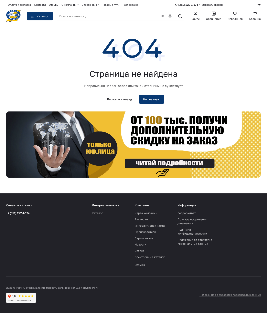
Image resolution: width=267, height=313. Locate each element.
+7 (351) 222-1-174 (186, 4)
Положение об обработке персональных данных (230, 294)
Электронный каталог (150, 257)
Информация (186, 205)
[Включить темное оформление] (259, 4)
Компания (142, 205)
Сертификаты (144, 238)
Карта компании (146, 213)
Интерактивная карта (150, 225)
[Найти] (180, 16)
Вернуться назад (119, 99)
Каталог (97, 213)
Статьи (139, 250)
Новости (140, 244)
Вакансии (141, 219)
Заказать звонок (212, 4)
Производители (145, 232)
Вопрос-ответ (186, 213)
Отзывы (140, 264)
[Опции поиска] (162, 16)
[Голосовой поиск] (170, 16)
